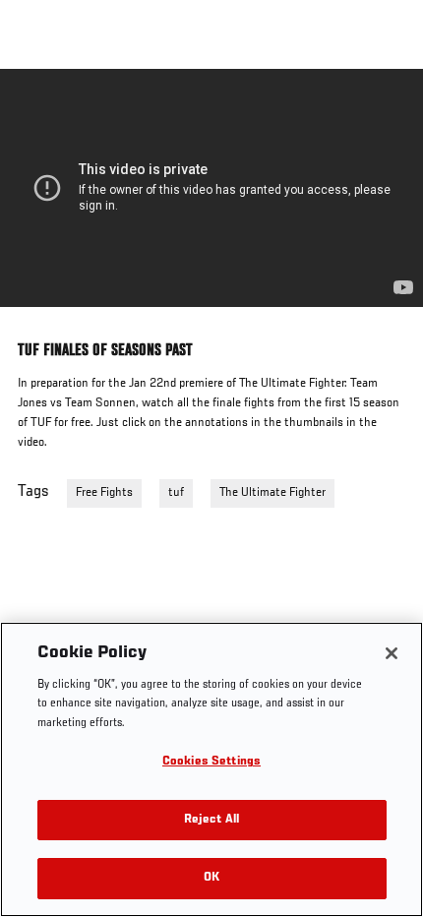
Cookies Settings (211, 762)
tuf (176, 493)
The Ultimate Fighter (272, 493)
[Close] (391, 653)
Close (387, 106)
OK (211, 878)
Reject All (211, 820)
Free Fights (104, 493)
